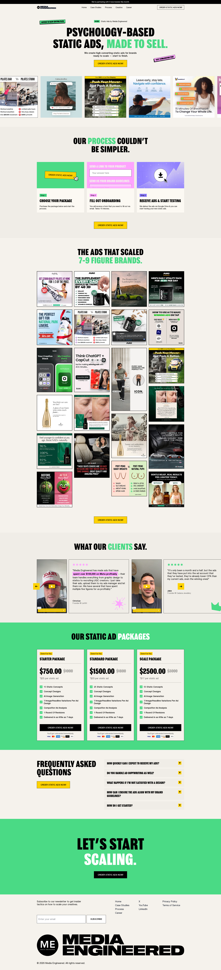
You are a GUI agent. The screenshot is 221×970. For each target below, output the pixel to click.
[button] (36, 586)
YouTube (143, 905)
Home (84, 7)
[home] (46, 7)
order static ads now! (170, 7)
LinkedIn (143, 909)
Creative (119, 7)
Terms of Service (171, 905)
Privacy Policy (169, 901)
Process (108, 7)
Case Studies (95, 7)
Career (129, 7)
